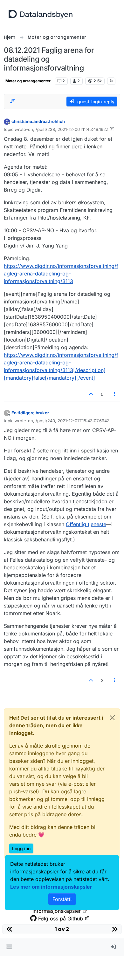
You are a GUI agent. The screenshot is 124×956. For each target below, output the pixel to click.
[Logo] (40, 14)
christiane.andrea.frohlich (38, 121)
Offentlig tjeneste (86, 524)
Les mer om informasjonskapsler (51, 887)
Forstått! (62, 899)
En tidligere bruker (30, 412)
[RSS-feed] (111, 81)
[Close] (112, 718)
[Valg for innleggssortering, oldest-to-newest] (12, 101)
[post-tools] (115, 394)
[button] (9, 947)
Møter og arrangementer (28, 80)
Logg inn (21, 848)
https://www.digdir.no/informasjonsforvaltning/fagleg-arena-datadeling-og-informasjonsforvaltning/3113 (61, 273)
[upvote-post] (91, 394)
